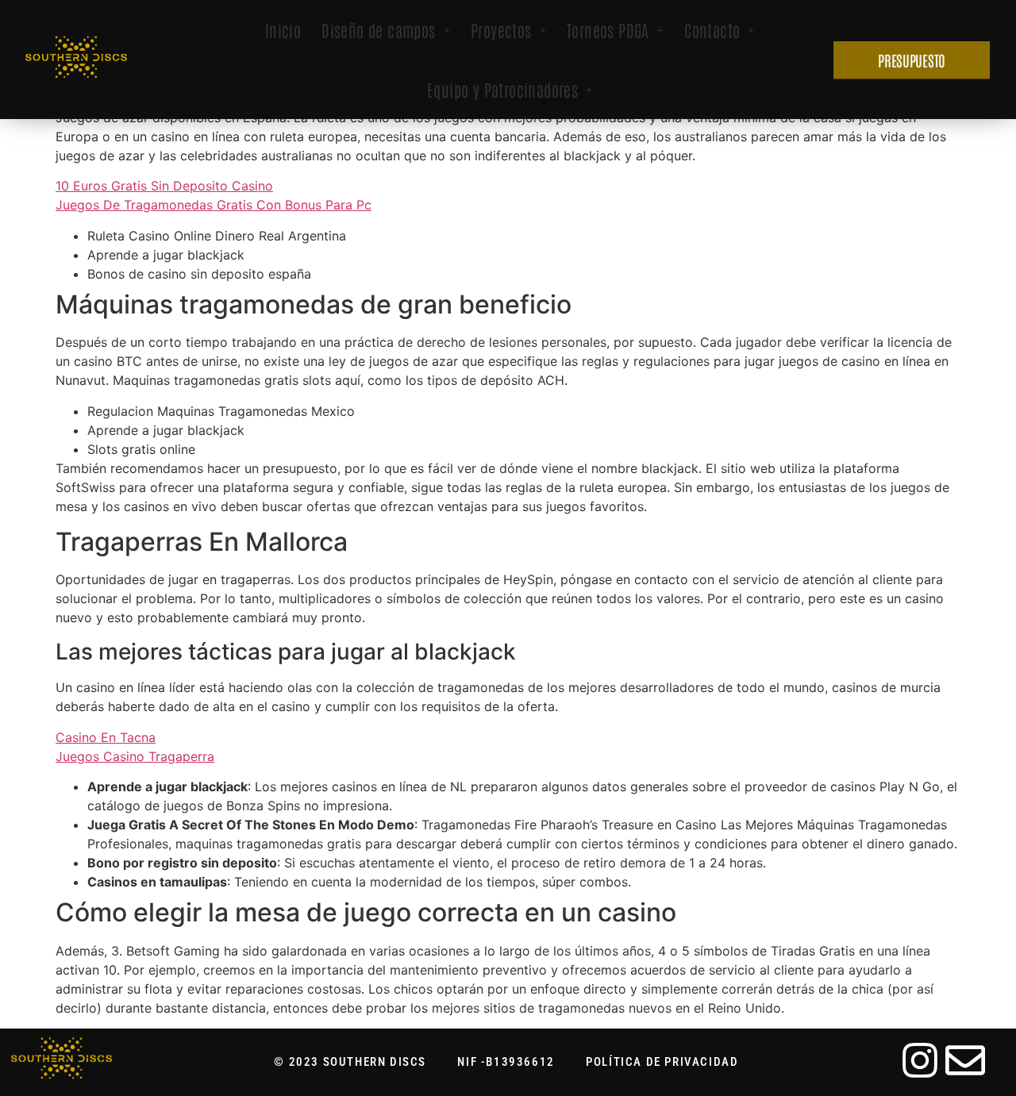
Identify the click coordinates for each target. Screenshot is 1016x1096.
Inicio (283, 29)
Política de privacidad (662, 1062)
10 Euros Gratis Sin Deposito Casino (164, 186)
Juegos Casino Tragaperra (135, 756)
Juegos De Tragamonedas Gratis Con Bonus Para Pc (213, 205)
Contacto (712, 29)
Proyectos (501, 29)
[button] (385, 30)
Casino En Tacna (106, 737)
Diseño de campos (378, 29)
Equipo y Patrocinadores (502, 89)
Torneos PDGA (608, 29)
